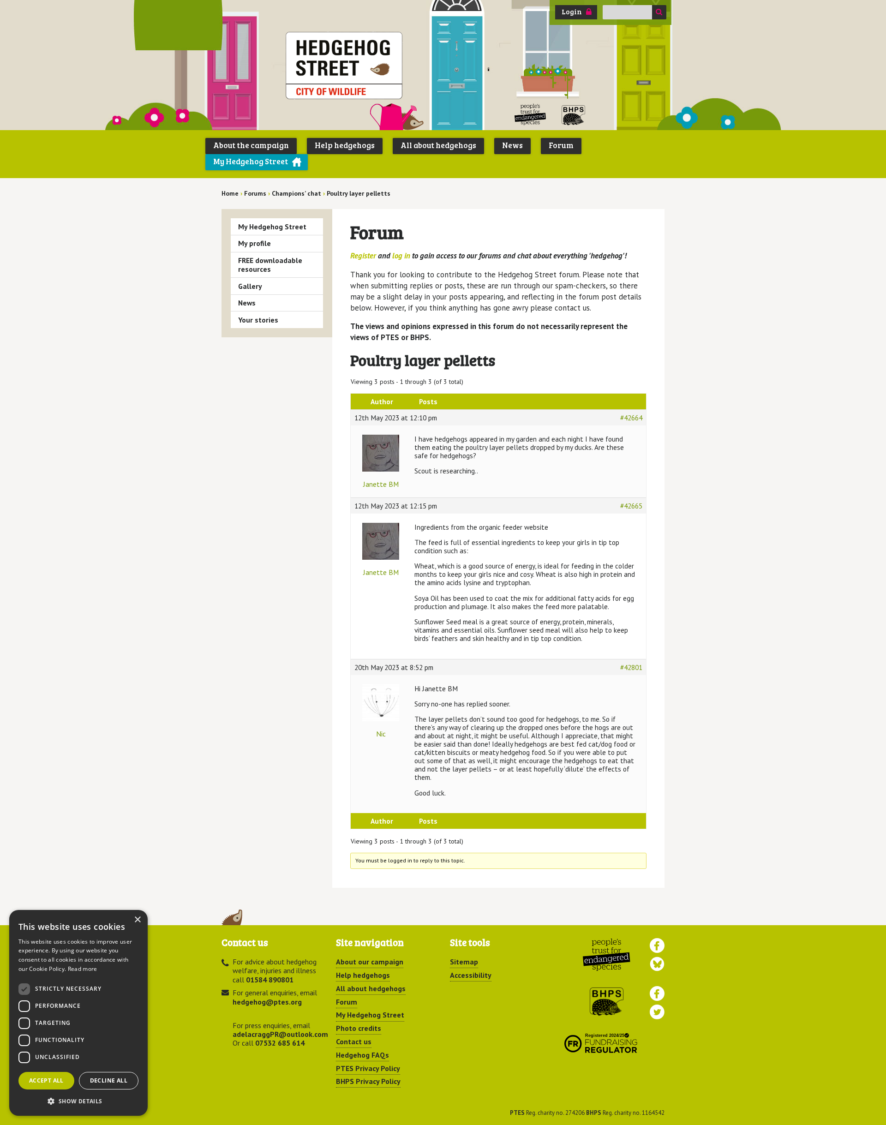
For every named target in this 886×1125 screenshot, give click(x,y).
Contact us (353, 1041)
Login (572, 11)
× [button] (137, 919)
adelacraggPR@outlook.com (280, 1034)
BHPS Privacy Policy (368, 1081)
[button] (78, 1101)
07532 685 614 (280, 1042)
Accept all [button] (46, 1080)
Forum (561, 145)
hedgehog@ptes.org (267, 1001)
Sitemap (464, 961)
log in (401, 256)
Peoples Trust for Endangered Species (530, 114)
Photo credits (358, 1028)
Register (363, 256)
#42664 (631, 417)
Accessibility (470, 975)
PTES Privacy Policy (368, 1068)
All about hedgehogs (438, 145)
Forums (255, 193)
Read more (82, 969)
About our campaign (369, 961)
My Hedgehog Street (250, 161)
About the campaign (251, 145)
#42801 (631, 667)
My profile (254, 243)
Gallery (250, 286)
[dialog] (78, 1013)
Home (230, 193)
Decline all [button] (108, 1080)
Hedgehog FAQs (362, 1054)
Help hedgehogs (345, 145)
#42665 (631, 506)
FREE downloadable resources (270, 265)
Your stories (258, 319)
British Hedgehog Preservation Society (573, 114)
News (512, 145)
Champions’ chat (296, 193)
